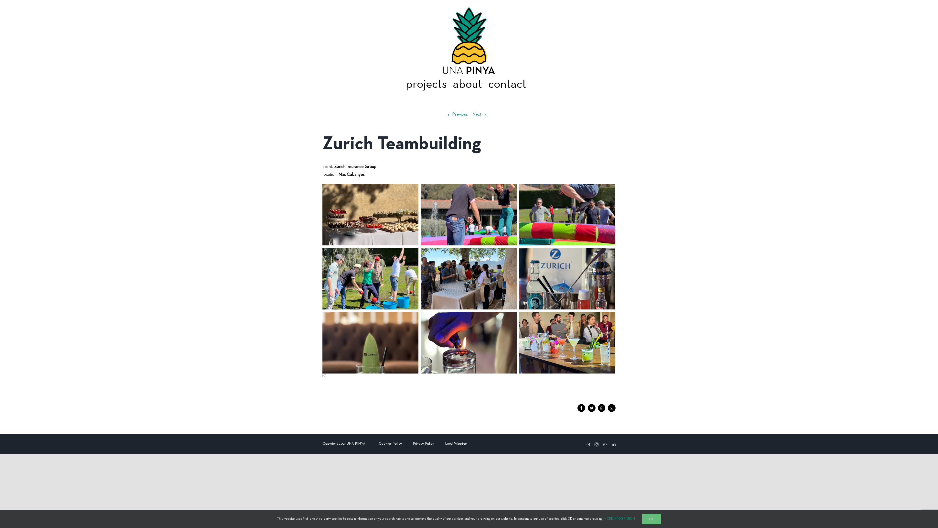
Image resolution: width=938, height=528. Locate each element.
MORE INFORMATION (619, 518)
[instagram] (324, 375)
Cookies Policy (390, 443)
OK (651, 519)
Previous (460, 114)
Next (476, 114)
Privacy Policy (423, 443)
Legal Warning (456, 443)
